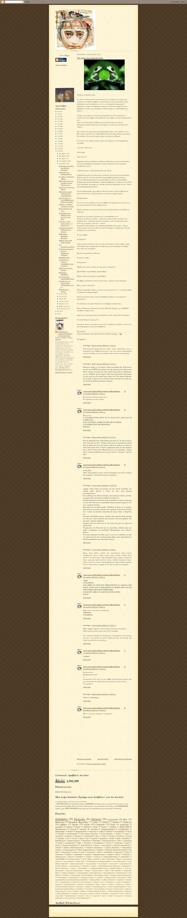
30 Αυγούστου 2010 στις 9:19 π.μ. (104, 466)
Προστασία (96, 840)
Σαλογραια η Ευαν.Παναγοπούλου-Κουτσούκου (65, 334)
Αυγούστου (63, 163)
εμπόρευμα (119, 884)
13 (58, 144)
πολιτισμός (87, 843)
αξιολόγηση (108, 852)
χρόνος (95, 826)
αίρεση (77, 826)
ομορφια (82, 891)
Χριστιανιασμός (65, 882)
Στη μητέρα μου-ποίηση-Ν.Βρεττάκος (66, 278)
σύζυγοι (97, 856)
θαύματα (69, 836)
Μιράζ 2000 (124, 826)
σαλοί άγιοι (83, 893)
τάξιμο (128, 893)
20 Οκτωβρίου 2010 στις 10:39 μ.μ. (104, 709)
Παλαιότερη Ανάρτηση (123, 759)
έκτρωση (96, 882)
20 (58, 126)
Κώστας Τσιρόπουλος (69, 873)
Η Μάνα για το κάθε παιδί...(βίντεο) (65, 241)
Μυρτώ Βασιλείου (96, 873)
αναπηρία (58, 884)
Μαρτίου (62, 304)
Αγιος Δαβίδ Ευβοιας (119, 861)
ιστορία (69, 826)
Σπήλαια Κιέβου (95, 879)
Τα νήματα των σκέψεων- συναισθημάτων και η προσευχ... (66, 263)
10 (58, 151)
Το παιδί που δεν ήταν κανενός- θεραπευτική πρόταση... (66, 252)
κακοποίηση (78, 854)
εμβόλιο (63, 824)
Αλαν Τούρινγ (103, 863)
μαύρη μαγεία (118, 889)
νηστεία (86, 826)
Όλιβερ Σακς (80, 861)
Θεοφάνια (126, 838)
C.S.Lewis (96, 859)
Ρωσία (113, 824)
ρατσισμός (60, 838)
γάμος (95, 821)
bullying (119, 859)
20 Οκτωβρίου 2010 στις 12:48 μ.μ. (104, 667)
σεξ (68, 838)
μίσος (104, 836)
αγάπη (87, 824)
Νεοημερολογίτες (122, 873)
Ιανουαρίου (63, 309)
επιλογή (73, 829)
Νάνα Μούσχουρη (109, 873)
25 (58, 114)
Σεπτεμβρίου (63, 161)
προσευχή (127, 821)
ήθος (102, 882)
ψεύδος (112, 838)
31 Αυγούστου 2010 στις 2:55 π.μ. (104, 549)
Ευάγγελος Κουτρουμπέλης (75, 870)
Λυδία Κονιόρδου (83, 873)
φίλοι (87, 895)
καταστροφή (88, 836)
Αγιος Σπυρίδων (86, 845)
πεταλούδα (128, 891)
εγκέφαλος (100, 824)
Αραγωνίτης (114, 863)
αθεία (99, 852)
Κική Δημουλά (60, 840)
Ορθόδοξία (66, 875)
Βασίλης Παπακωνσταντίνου (74, 847)
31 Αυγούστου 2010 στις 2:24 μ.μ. (104, 651)
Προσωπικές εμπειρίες (87, 877)
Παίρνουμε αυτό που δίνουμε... (65, 269)
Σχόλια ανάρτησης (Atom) (96, 764)
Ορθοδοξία (61, 819)
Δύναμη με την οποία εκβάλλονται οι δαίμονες (66, 230)
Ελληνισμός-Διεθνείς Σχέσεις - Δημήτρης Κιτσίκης (106, 868)
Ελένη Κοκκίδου (107, 834)
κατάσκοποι (80, 889)
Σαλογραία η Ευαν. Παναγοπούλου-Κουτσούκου (71, 16)
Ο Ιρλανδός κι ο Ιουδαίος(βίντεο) (65, 173)
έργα (82, 852)
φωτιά (127, 843)
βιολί (97, 884)
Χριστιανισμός (81, 831)
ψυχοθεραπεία (123, 829)
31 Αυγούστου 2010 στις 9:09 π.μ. (104, 606)
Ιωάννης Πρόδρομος (112, 847)
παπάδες (113, 826)
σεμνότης (91, 893)
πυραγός (89, 856)
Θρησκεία (59, 821)
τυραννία (81, 895)
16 (58, 136)
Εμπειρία (79, 819)
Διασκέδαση (126, 866)
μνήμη (101, 831)
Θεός (125, 819)
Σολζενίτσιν (121, 877)
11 (58, 149)
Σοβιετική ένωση (111, 877)
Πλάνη (70, 831)
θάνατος (96, 819)
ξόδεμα (76, 891)
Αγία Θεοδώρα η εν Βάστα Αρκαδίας (98, 861)
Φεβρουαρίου (63, 306)
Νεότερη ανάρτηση (84, 759)
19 (58, 129)
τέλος (129, 831)
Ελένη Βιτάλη (83, 868)
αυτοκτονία (124, 824)
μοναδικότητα (70, 843)
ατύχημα (80, 884)
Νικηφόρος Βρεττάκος (78, 821)
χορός (103, 895)
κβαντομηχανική (99, 854)
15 (58, 139)
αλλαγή (118, 882)
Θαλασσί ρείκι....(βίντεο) (64, 290)
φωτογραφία (72, 833)
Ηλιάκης (87, 870)
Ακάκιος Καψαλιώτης (77, 863)
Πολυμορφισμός (62, 877)
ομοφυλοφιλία (60, 856)
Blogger (67, 55)
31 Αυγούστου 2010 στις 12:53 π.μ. (104, 485)
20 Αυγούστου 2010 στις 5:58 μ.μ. (104, 392)
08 (58, 314)
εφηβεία (68, 854)
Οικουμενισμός (60, 829)
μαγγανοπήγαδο (99, 889)
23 (58, 119)
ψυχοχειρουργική (70, 898)
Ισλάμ (107, 870)
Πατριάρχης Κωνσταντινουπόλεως (121, 875)
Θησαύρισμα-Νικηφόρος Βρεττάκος (63, 236)
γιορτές (111, 884)
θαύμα (75, 824)
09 (58, 311)
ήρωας (127, 834)
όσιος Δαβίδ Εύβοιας (83, 898)
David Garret (110, 859)
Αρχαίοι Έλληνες (75, 866)
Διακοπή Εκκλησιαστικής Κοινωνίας (109, 866)
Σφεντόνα (120, 879)
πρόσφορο (79, 856)
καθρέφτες (78, 836)
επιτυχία (93, 831)
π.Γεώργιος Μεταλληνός (116, 891)
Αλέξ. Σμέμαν (106, 845)
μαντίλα (109, 889)
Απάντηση (87, 356)
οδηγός (118, 854)
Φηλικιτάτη (66, 852)
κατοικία (88, 854)
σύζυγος (109, 843)
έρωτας (104, 826)
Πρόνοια (100, 850)
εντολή (128, 884)
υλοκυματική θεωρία (110, 856)
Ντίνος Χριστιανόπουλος (86, 850)
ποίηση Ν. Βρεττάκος (63, 893)
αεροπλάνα (109, 882)
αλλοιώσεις (126, 882)
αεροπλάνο (91, 852)
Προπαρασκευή (73, 877)
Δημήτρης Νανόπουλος (94, 847)
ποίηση (115, 821)
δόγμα (127, 852)
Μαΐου (61, 299)
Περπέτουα (86, 840)
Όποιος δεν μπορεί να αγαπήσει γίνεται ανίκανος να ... (66, 183)
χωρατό (110, 895)
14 (58, 141)
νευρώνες (83, 829)
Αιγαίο (97, 845)
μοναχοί (127, 889)
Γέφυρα (94, 866)
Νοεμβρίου (63, 156)
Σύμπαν (118, 834)
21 (58, 124)
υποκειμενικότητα (108, 829)
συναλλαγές (114, 893)
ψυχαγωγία (118, 895)
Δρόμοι (73, 868)
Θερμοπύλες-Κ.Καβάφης (63, 273)
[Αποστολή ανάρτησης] (120, 334)
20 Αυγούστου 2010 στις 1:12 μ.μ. (104, 345)
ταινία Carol (59, 895)
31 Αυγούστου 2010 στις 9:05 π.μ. (104, 576)
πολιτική (94, 829)
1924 (84, 859)
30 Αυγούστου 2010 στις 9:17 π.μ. (104, 437)
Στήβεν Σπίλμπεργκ (109, 879)
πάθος (79, 843)
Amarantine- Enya (64, 257)
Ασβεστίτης (86, 866)
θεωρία (60, 843)
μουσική (110, 854)
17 (58, 134)
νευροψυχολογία (60, 891)
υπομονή (94, 838)
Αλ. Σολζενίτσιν (91, 863)
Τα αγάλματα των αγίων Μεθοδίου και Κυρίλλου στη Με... (66, 200)
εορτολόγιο (79, 886)
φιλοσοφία (103, 838)
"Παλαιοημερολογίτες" (74, 859)
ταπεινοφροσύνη (70, 895)
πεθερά (109, 831)
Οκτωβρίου (63, 158)
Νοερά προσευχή (70, 850)
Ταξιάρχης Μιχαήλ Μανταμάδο (116, 850)
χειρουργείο (95, 895)
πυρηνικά (74, 893)
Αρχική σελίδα (102, 759)
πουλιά (70, 856)
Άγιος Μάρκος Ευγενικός (89, 834)
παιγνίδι (112, 836)
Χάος (119, 840)
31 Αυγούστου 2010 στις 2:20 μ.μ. (104, 625)
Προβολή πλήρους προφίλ (64, 372)
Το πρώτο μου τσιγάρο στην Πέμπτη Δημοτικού (66, 168)
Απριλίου (62, 301)
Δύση (118, 838)
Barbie (89, 859)
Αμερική (58, 847)
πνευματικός (119, 831)
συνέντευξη (112, 819)
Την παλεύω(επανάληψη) (66, 246)
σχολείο (74, 838)
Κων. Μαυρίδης (116, 870)
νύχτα (69, 891)
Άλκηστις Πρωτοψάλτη (70, 845)
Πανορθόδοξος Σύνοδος (102, 875)
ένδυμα (75, 852)
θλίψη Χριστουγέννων (99, 886)
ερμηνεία (88, 886)
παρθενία (120, 836)
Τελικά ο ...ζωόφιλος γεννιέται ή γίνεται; (66, 205)
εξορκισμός (59, 836)
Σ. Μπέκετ (100, 877)
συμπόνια (106, 893)
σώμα (81, 838)
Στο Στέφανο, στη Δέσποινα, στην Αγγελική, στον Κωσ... (65, 216)
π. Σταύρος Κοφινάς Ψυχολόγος (96, 891)
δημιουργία (118, 852)
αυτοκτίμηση (89, 884)
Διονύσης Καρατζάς (61, 868)
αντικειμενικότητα (69, 884)
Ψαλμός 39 (76, 882)
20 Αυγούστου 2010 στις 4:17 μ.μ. (104, 364)
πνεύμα (129, 836)
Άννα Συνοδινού (68, 861)
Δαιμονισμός (60, 831)
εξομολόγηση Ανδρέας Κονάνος (64, 886)
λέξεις (98, 836)
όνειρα (57, 845)
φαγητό (61, 833)
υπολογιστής (125, 856)
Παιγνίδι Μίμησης (87, 875)
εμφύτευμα (59, 854)
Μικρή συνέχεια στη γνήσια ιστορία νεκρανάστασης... (65, 194)
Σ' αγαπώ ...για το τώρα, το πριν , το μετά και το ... (66, 223)
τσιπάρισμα (118, 843)
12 (58, 146)
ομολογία (126, 854)
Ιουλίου (61, 294)
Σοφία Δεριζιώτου (109, 840)
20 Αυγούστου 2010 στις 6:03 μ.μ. (104, 411)
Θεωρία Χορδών (98, 870)
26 (58, 111)
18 (58, 131)
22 (58, 121)
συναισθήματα (99, 843)
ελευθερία (59, 826)
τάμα (122, 893)
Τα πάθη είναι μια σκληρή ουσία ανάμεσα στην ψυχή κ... (66, 284)
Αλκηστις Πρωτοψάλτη (121, 845)
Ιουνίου (61, 296)
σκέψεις (98, 893)
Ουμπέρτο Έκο (75, 875)
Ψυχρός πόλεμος (86, 882)
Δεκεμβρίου (63, 153)
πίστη (105, 821)
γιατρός (104, 884)
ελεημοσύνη (128, 840)
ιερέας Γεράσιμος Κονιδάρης (117, 886)
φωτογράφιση (59, 859)
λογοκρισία (89, 889)
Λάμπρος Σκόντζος (74, 840)
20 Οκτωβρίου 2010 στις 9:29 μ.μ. (104, 694)
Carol (103, 859)
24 (58, 116)
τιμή (87, 838)
